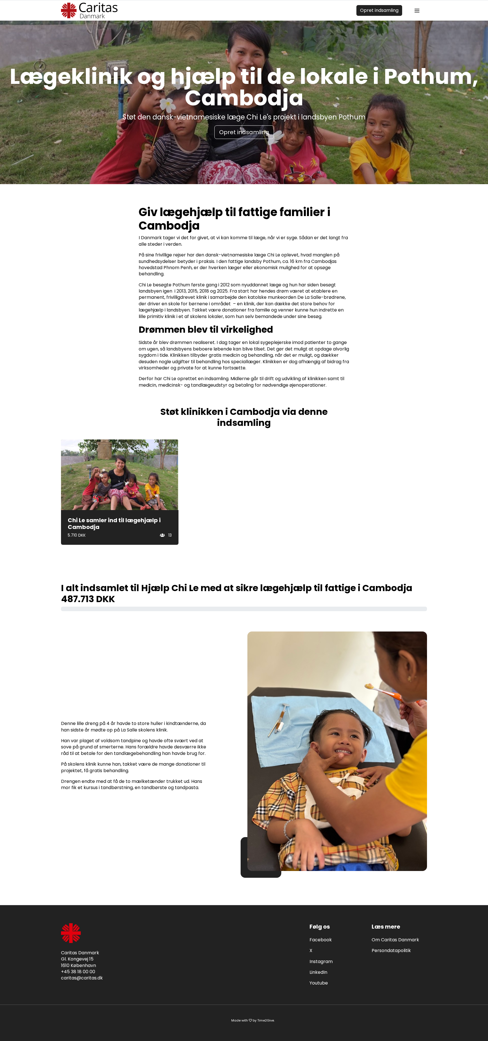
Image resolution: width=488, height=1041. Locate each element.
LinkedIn (318, 972)
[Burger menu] (416, 10)
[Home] (89, 10)
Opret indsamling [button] (244, 132)
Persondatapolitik (391, 950)
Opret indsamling (379, 10)
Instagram (321, 961)
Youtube (319, 983)
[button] (119, 492)
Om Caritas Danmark (395, 940)
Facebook (321, 940)
